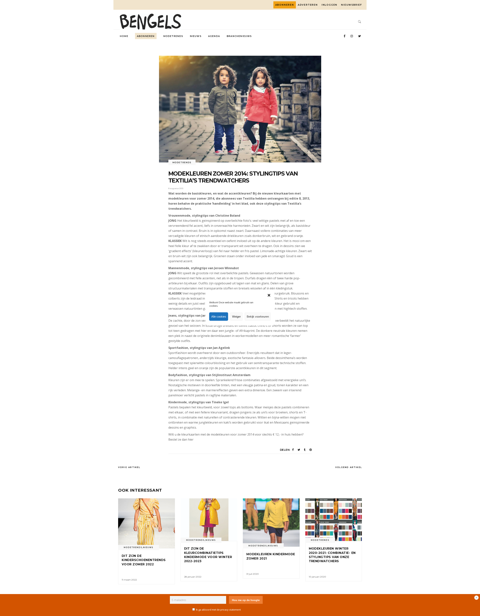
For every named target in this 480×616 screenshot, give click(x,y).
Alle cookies (218, 316)
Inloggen (329, 4)
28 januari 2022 (192, 576)
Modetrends (182, 162)
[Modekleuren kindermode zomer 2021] (271, 522)
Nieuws (148, 547)
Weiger (236, 316)
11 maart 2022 (129, 579)
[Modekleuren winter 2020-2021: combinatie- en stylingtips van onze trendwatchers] (333, 519)
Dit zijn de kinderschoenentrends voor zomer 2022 (144, 560)
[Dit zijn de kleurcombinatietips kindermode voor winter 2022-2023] (209, 519)
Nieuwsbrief (351, 4)
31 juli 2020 (252, 573)
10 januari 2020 (317, 576)
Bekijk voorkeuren (258, 316)
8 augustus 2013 (175, 188)
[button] (269, 295)
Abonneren (284, 4)
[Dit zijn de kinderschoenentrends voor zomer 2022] (146, 523)
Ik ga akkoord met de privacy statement (218, 609)
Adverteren (308, 4)
